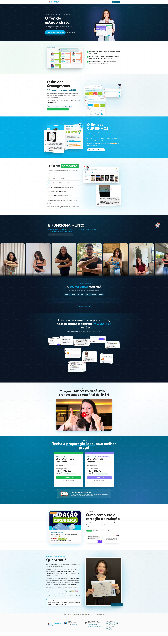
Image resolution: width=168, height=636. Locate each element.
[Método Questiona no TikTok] (110, 623)
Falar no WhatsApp (73, 624)
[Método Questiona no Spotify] (116, 623)
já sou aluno (107, 2)
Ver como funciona (72, 32)
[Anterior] (2, 260)
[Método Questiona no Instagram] (108, 623)
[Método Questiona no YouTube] (113, 623)
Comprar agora (68, 477)
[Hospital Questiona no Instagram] (108, 628)
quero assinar (116, 2)
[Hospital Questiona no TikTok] (110, 628)
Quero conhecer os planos (55, 32)
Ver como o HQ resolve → (96, 150)
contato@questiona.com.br (95, 626)
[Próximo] (165, 260)
